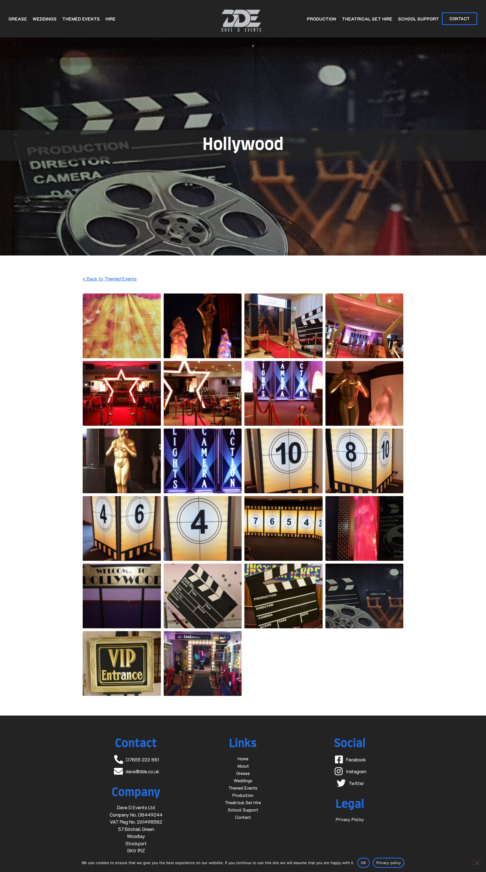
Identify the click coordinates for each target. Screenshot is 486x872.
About (243, 766)
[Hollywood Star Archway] (364, 325)
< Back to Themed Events (110, 278)
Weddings (45, 19)
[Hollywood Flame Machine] (364, 528)
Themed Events (81, 19)
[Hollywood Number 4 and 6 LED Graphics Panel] (122, 528)
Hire (110, 19)
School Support (418, 19)
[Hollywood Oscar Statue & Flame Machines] (203, 325)
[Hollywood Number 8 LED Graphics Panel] (364, 461)
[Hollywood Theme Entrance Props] (283, 325)
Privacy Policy (350, 819)
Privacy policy (388, 862)
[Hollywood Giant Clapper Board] (203, 596)
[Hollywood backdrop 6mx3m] (364, 596)
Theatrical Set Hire (367, 19)
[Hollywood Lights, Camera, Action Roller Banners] (283, 393)
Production (321, 19)
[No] (477, 862)
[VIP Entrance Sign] (122, 663)
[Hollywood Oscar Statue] (364, 393)
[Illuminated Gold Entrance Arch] (203, 663)
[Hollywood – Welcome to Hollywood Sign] (122, 596)
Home (243, 758)
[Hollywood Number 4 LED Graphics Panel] (203, 528)
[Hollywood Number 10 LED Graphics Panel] (283, 461)
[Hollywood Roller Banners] (203, 461)
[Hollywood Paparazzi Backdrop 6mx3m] (122, 325)
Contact (243, 817)
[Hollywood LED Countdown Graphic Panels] (283, 528)
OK (363, 862)
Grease (17, 19)
